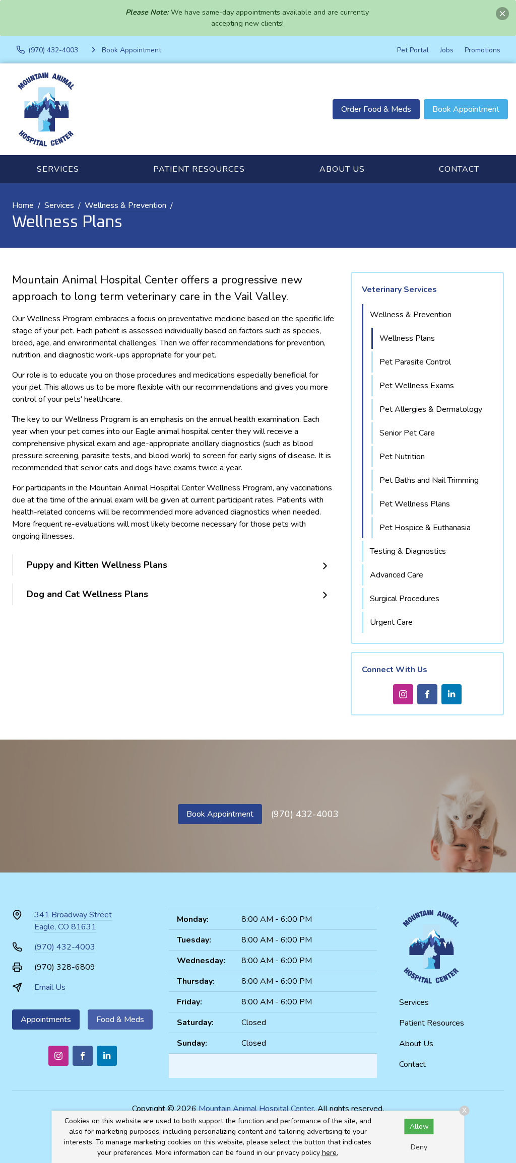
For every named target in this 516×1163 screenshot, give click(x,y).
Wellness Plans (407, 338)
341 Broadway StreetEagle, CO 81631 (73, 920)
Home (23, 205)
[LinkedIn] (451, 694)
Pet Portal (413, 50)
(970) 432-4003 (305, 814)
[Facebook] (427, 694)
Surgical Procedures (404, 598)
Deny (419, 1147)
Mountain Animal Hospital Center (256, 1108)
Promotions (482, 50)
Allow (419, 1126)
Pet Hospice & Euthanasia (425, 527)
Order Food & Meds (376, 109)
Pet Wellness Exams (416, 385)
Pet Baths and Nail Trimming (429, 480)
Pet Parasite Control (415, 362)
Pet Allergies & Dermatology (430, 409)
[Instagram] (403, 694)
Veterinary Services (399, 289)
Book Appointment (465, 109)
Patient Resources (199, 169)
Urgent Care (391, 622)
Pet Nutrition (402, 456)
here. (330, 1152)
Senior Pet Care (407, 433)
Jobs (447, 50)
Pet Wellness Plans (414, 504)
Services (58, 169)
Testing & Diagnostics (408, 551)
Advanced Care (396, 574)
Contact (459, 169)
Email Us (50, 987)
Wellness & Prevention (125, 205)
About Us (342, 169)
